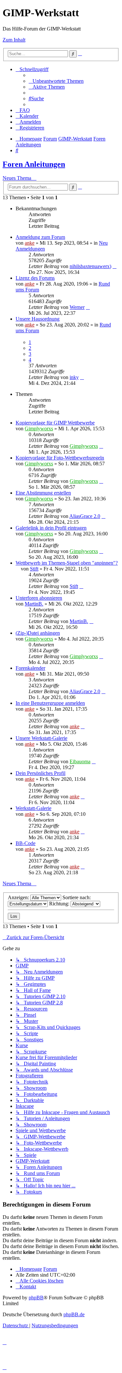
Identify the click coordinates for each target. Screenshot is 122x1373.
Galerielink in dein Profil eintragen (51, 528)
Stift (34, 568)
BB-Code (25, 843)
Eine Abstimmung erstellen (43, 493)
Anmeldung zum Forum (40, 237)
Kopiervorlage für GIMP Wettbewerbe (55, 422)
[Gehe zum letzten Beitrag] (114, 266)
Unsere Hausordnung (38, 319)
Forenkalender (30, 668)
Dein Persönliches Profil (40, 773)
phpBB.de (74, 1314)
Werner (77, 307)
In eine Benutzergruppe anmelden (50, 703)
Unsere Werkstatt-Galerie (41, 738)
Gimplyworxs (39, 428)
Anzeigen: (19, 897)
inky (74, 377)
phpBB (36, 1297)
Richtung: (60, 903)
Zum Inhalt (14, 40)
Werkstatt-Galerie (33, 808)
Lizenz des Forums (35, 278)
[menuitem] (56, 81)
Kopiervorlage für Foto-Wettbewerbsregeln (60, 457)
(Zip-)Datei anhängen (38, 633)
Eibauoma (80, 761)
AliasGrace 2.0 (84, 516)
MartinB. (34, 604)
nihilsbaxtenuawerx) (90, 266)
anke (29, 243)
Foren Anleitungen (34, 164)
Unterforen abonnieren (39, 598)
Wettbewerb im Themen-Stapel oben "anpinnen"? (67, 563)
